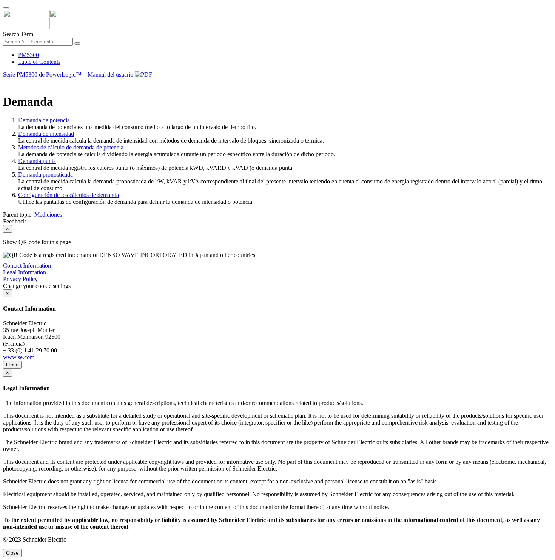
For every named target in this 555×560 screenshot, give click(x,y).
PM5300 (28, 55)
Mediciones (48, 214)
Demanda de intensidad (46, 134)
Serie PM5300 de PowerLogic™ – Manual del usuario (69, 74)
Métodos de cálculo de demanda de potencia (70, 147)
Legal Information (24, 272)
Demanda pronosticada (45, 174)
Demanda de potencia (44, 120)
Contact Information (27, 265)
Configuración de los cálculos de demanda (68, 195)
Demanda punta (37, 161)
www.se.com (18, 357)
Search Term (18, 34)
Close (12, 365)
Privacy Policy (20, 279)
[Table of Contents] (6, 83)
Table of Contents (39, 61)
